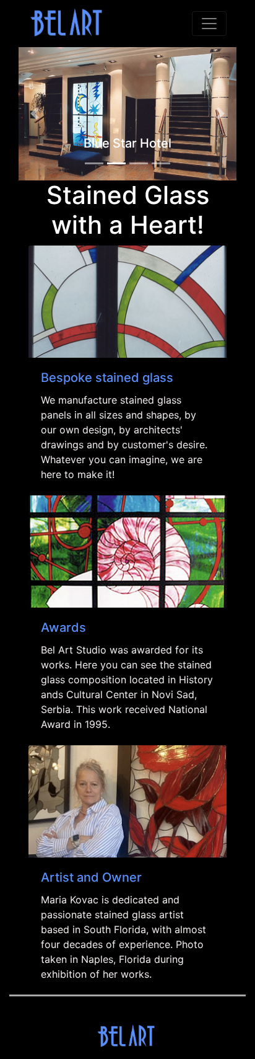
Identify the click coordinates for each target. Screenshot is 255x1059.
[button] (35, 113)
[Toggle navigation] (209, 23)
